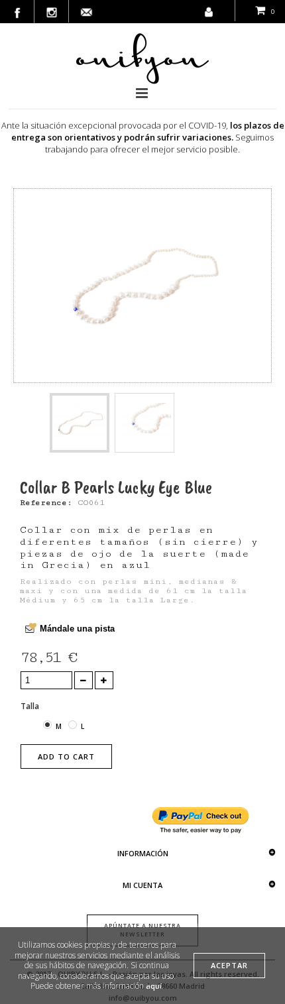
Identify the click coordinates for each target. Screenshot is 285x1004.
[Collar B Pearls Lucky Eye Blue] (79, 423)
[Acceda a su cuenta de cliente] (209, 9)
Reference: (46, 503)
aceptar (229, 965)
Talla (31, 706)
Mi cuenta (142, 885)
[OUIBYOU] (142, 58)
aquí (154, 986)
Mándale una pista (77, 629)
